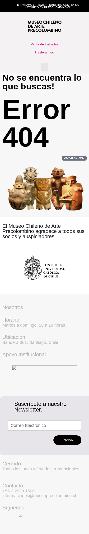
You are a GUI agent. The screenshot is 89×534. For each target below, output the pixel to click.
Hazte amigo (44, 52)
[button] (44, 67)
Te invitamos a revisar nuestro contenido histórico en (47, 6)
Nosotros (12, 307)
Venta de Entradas (44, 44)
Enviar (67, 440)
